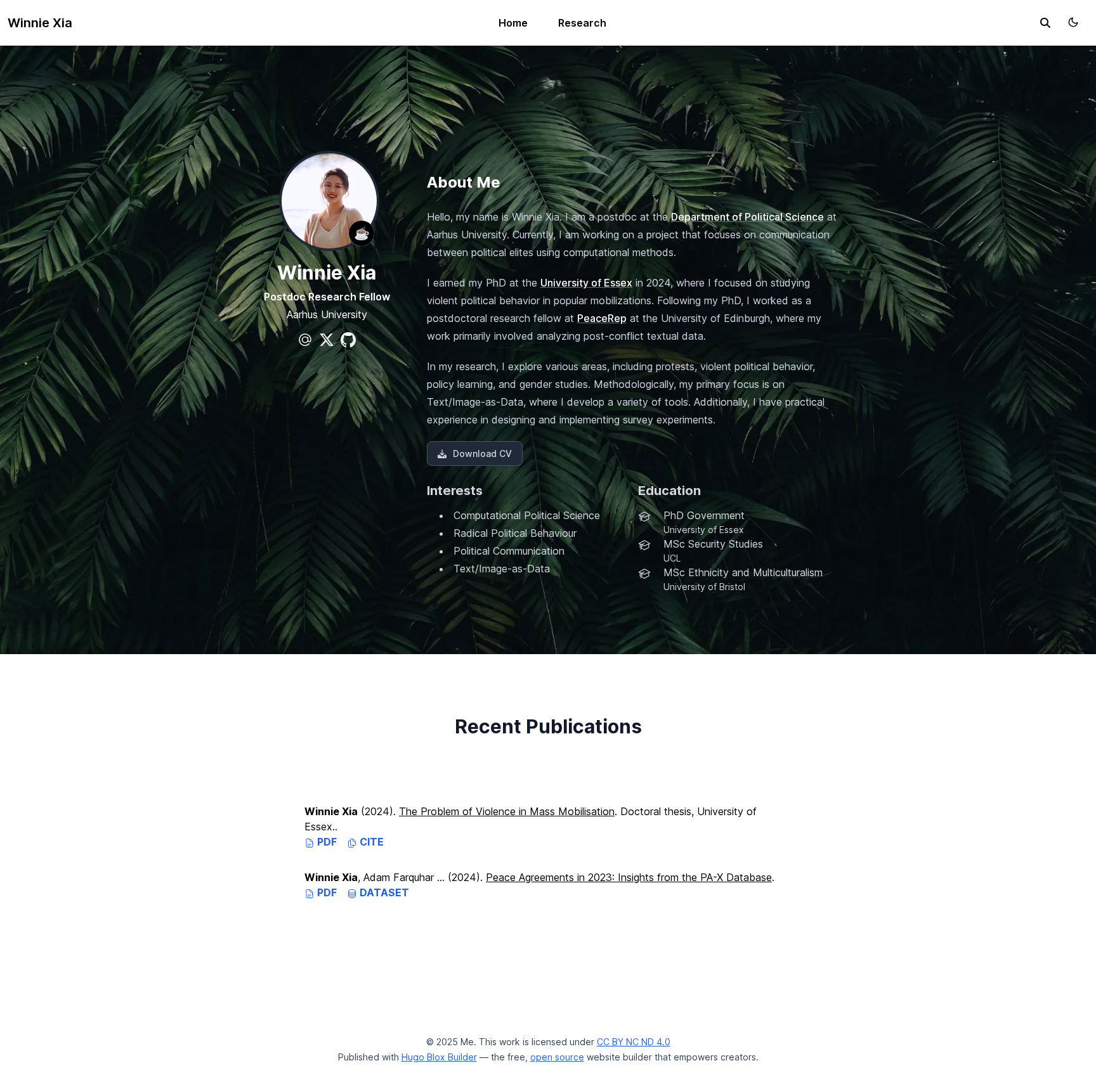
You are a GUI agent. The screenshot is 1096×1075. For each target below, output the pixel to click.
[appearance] (1073, 22)
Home (513, 22)
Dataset (383, 892)
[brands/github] (348, 339)
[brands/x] (326, 339)
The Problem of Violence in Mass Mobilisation (507, 811)
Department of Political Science (747, 216)
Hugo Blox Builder (439, 1057)
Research (582, 22)
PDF (326, 841)
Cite (370, 841)
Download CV (482, 453)
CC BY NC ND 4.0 (633, 1041)
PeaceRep (602, 318)
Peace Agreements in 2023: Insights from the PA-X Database (629, 877)
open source (557, 1057)
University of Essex (586, 282)
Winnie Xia (40, 22)
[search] (1045, 23)
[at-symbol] (305, 339)
